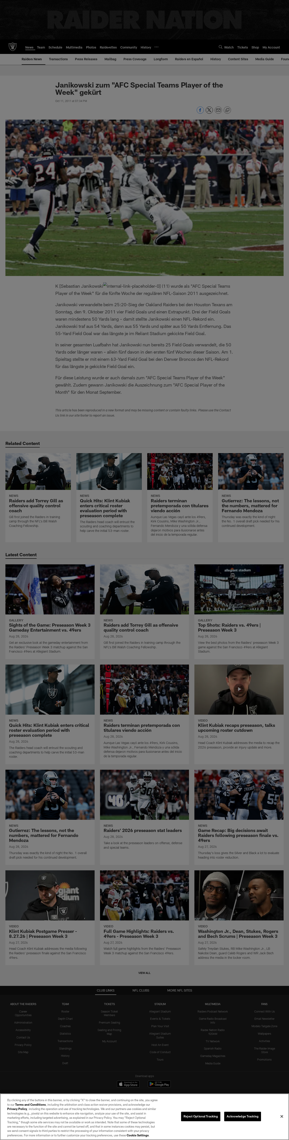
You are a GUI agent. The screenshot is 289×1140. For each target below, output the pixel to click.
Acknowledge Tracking (243, 1116)
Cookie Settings (138, 1135)
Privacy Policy (17, 1109)
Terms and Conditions (30, 1104)
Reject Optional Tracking (201, 1116)
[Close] (282, 1116)
